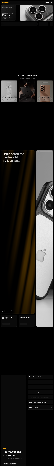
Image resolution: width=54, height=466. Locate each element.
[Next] (49, 238)
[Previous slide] (2, 91)
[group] (9, 91)
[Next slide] (52, 91)
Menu (48, 2)
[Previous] (40, 238)
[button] (40, 377)
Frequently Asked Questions (9, 463)
